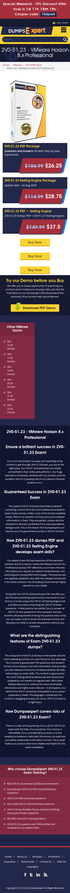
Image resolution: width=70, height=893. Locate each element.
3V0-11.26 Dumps (9, 357)
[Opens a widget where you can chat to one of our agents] (45, 872)
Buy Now (35, 242)
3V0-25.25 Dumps (9, 383)
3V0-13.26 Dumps (9, 370)
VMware (17, 65)
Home (6, 65)
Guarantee (9, 861)
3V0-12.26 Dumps (9, 345)
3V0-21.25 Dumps (9, 396)
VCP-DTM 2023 (33, 65)
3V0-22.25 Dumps (9, 408)
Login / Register (62, 23)
